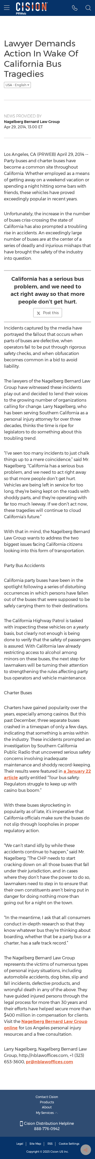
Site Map (35, 1143)
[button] (75, 8)
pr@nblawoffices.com (49, 1061)
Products (47, 1102)
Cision (54, 1151)
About (47, 1107)
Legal (19, 1143)
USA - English (16, 85)
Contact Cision (47, 1097)
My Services (45, 1113)
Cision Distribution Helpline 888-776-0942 (48, 1126)
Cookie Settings (69, 1143)
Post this (51, 312)
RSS (50, 1143)
